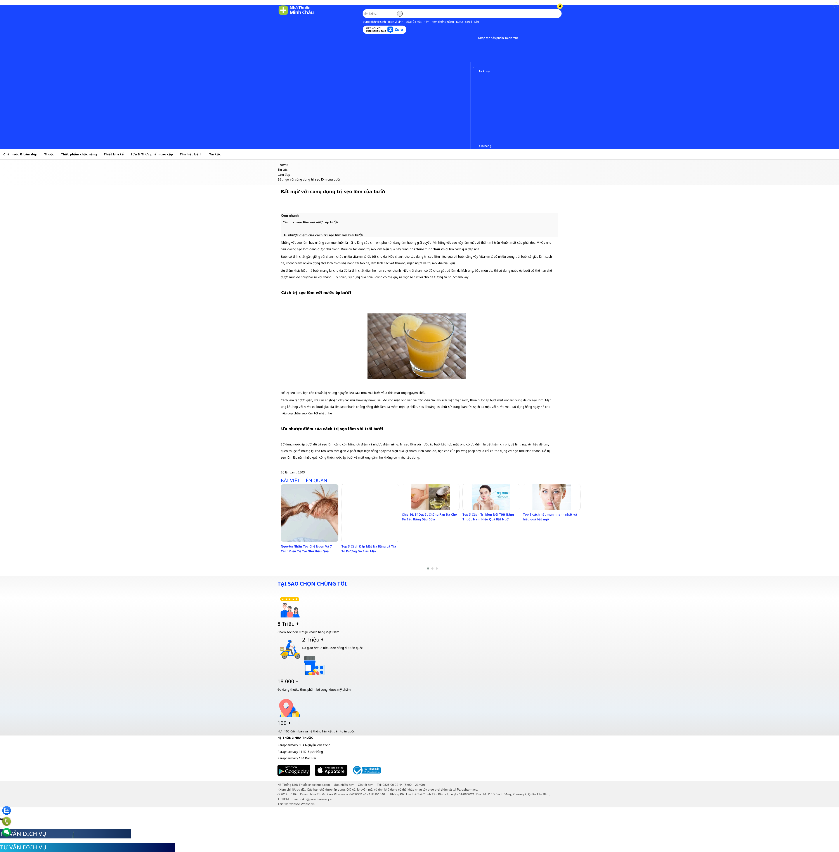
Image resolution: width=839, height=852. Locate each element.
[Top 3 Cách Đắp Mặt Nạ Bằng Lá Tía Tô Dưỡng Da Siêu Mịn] (370, 513)
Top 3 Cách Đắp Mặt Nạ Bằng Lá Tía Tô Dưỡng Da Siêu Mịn (368, 548)
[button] (475, 38)
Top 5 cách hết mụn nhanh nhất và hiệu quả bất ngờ (550, 516)
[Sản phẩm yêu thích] (474, 65)
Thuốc (49, 154)
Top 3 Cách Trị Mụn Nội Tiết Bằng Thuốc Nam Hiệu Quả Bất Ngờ (488, 516)
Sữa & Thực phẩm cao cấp (151, 154)
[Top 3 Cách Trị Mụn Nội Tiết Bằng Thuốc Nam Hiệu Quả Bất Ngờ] (491, 497)
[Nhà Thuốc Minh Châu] (296, 14)
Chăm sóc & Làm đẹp (20, 154)
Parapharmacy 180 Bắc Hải (296, 758)
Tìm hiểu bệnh (191, 154)
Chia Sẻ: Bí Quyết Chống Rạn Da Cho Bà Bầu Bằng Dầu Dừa (429, 516)
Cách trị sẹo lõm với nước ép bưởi (310, 222)
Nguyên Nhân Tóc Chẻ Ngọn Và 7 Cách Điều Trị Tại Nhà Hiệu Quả (306, 548)
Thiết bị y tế (114, 154)
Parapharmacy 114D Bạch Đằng (300, 751)
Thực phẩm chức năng (79, 154)
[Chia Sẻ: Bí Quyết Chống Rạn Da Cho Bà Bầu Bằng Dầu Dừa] (430, 497)
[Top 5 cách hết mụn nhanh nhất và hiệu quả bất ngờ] (551, 497)
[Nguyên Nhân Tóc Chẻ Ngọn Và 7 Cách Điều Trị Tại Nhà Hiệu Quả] (309, 513)
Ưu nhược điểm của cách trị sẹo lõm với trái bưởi (323, 235)
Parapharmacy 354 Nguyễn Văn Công (303, 745)
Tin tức (215, 154)
